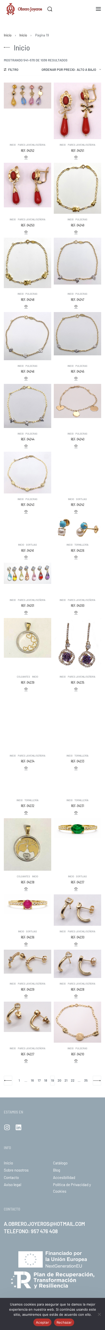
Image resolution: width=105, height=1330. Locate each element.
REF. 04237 (77, 882)
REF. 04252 (27, 150)
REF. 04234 (27, 761)
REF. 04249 (77, 225)
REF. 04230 (77, 937)
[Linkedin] (18, 1127)
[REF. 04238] (27, 844)
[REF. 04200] (77, 578)
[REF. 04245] (77, 333)
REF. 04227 (27, 1054)
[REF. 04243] (27, 472)
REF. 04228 (77, 989)
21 (66, 1080)
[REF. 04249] (77, 188)
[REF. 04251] (77, 111)
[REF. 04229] (27, 962)
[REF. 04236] (27, 904)
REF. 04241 (27, 550)
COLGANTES (23, 677)
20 (59, 1080)
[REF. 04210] (77, 1022)
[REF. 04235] (77, 644)
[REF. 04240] (77, 401)
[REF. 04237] (77, 828)
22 (72, 1080)
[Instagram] (7, 1127)
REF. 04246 (27, 371)
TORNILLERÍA (81, 545)
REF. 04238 (27, 882)
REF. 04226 (77, 550)
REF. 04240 (77, 439)
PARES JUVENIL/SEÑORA (31, 145)
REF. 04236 (27, 937)
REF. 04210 (77, 1054)
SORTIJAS (81, 499)
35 (86, 1080)
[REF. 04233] (77, 706)
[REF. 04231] (77, 784)
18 (45, 1080)
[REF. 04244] (27, 406)
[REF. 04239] (27, 638)
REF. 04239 (27, 682)
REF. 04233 (77, 761)
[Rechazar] (99, 1313)
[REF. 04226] (77, 528)
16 (32, 1080)
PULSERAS (81, 219)
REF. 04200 (77, 605)
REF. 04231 (77, 806)
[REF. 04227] (27, 1017)
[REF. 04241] (27, 526)
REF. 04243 (27, 504)
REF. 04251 (77, 150)
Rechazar (64, 1322)
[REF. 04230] (77, 910)
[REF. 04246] (27, 336)
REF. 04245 (77, 371)
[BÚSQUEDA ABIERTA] (49, 9)
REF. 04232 (27, 806)
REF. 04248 (27, 299)
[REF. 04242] (77, 462)
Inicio (7, 35)
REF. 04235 (77, 682)
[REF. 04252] (27, 96)
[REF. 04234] (27, 722)
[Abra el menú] (98, 9)
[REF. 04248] (27, 263)
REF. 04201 (27, 605)
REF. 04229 (27, 989)
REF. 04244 (27, 439)
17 (39, 1080)
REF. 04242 (77, 504)
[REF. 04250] (27, 185)
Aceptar (42, 1322)
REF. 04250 (27, 225)
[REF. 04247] (77, 261)
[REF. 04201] (27, 573)
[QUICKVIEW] (26, 157)
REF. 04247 (77, 299)
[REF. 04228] (77, 964)
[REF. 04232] (27, 784)
